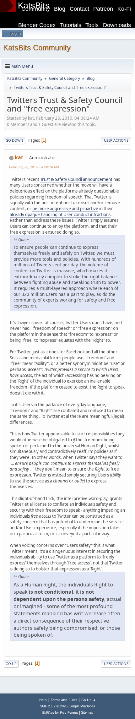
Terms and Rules (64, 699)
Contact (79, 9)
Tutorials (70, 25)
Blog (59, 9)
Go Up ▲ (88, 699)
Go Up (11, 663)
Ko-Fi (124, 9)
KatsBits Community (37, 47)
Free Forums (69, 712)
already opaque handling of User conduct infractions (60, 214)
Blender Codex (37, 25)
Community (35, 9)
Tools (92, 25)
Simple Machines (82, 706)
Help (43, 699)
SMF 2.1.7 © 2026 (54, 706)
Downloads (117, 25)
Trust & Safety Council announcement (76, 179)
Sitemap (87, 712)
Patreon (103, 9)
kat (19, 157)
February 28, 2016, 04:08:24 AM (34, 167)
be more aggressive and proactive (65, 208)
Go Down (14, 140)
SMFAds (48, 712)
